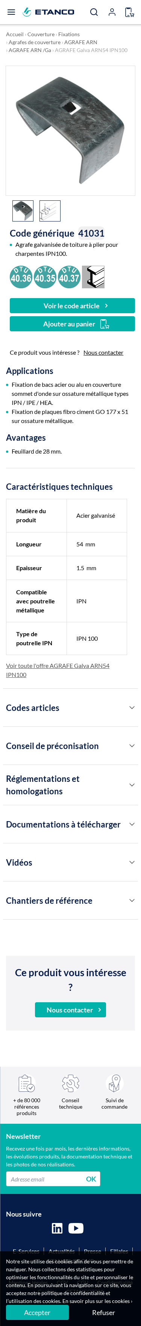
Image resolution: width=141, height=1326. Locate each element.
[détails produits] (132, 707)
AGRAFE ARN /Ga (30, 50)
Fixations (69, 34)
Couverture (41, 34)
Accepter (37, 1312)
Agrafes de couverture (35, 42)
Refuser (103, 1312)
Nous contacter (103, 352)
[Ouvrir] (11, 12)
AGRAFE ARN (80, 42)
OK (91, 1179)
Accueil (15, 34)
